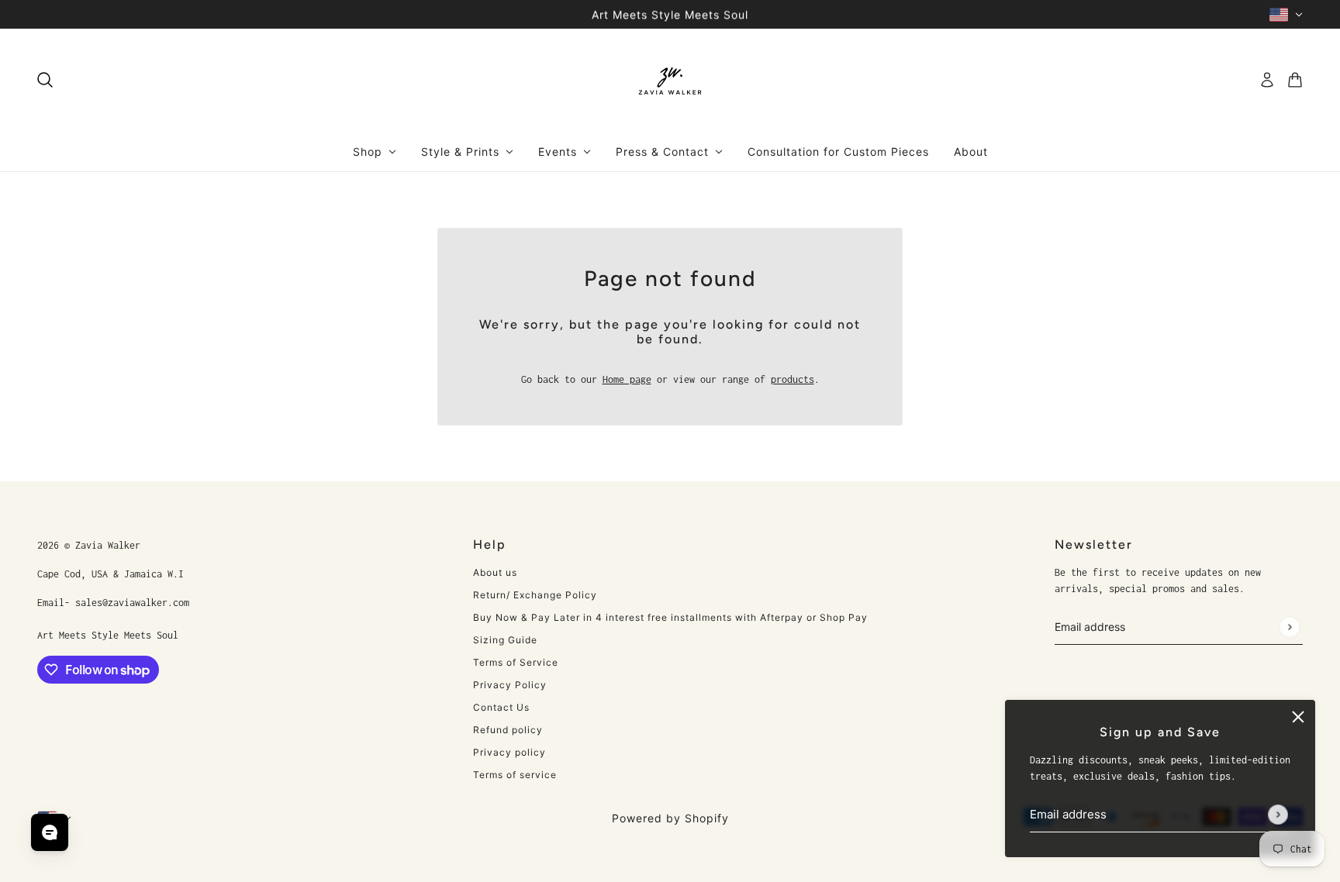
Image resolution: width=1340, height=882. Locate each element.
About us (495, 572)
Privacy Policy (510, 685)
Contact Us (501, 707)
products (792, 379)
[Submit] (1278, 814)
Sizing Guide (505, 640)
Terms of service (515, 774)
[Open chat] (49, 832)
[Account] (1267, 80)
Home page (627, 379)
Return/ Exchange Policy (535, 595)
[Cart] (1295, 80)
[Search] (45, 80)
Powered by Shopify (670, 818)
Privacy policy (509, 752)
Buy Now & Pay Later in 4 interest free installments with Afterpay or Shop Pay (670, 617)
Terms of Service (515, 662)
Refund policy (508, 730)
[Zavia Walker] (670, 80)
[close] (1298, 717)
